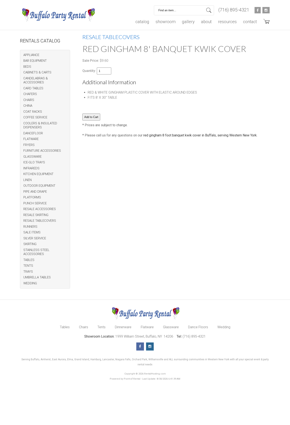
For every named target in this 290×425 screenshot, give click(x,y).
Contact (250, 21)
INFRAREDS (31, 168)
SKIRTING (30, 244)
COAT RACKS (32, 112)
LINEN (27, 180)
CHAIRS (28, 100)
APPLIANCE (31, 55)
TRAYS (28, 272)
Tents (101, 327)
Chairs (83, 327)
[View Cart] (265, 23)
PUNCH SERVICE (35, 203)
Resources (227, 21)
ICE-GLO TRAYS (34, 162)
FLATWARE (31, 139)
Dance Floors (198, 327)
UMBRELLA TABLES (37, 277)
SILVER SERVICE (34, 238)
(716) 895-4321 (233, 10)
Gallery (188, 21)
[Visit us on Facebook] (140, 346)
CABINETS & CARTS (37, 72)
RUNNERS (30, 227)
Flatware (147, 327)
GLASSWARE (32, 156)
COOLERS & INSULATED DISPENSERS (40, 125)
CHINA (27, 106)
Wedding (223, 327)
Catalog (142, 21)
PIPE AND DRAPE (35, 192)
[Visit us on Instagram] (150, 346)
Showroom (166, 21)
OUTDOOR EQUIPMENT (39, 186)
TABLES (28, 260)
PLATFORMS (32, 197)
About (206, 21)
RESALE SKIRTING (35, 215)
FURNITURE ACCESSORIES (42, 151)
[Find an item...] (208, 10)
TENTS (28, 266)
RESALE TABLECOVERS (39, 221)
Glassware (171, 327)
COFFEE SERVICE (35, 117)
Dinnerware (123, 327)
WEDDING (30, 283)
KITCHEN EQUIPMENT (38, 174)
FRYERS (29, 145)
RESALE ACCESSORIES (39, 209)
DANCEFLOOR (33, 133)
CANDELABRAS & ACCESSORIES (35, 80)
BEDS (27, 67)
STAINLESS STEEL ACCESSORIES (36, 252)
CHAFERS (30, 94)
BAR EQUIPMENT (35, 61)
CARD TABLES (33, 88)
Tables (65, 327)
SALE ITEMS (32, 232)
